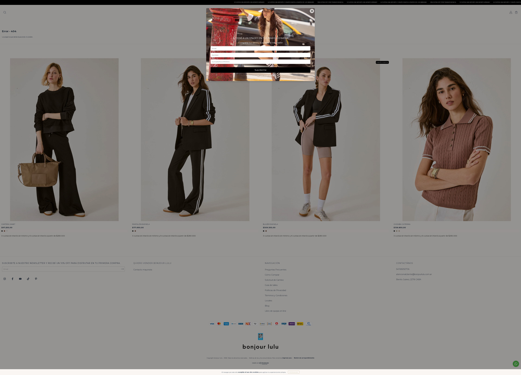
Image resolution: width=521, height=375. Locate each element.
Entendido (293, 372)
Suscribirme (260, 70)
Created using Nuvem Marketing (260, 79)
